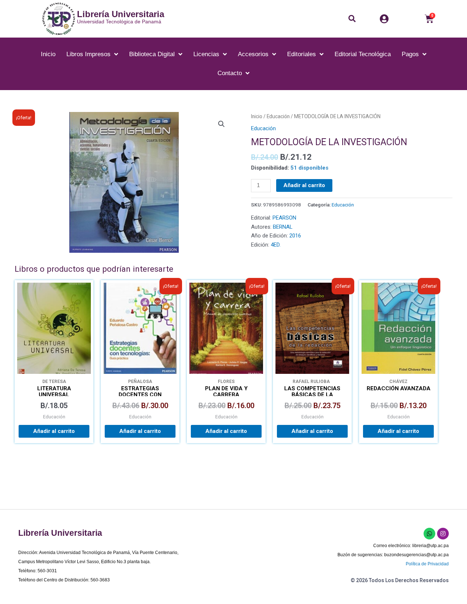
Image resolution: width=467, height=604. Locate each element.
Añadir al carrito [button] (54, 431)
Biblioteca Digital (152, 54)
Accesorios (253, 54)
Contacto (229, 73)
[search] (354, 18)
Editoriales (301, 54)
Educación (278, 116)
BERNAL (283, 227)
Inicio (48, 54)
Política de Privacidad (427, 563)
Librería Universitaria (120, 14)
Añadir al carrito (304, 185)
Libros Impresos (88, 54)
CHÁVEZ (398, 381)
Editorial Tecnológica (363, 54)
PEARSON (284, 217)
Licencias (206, 54)
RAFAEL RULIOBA (312, 381)
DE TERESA (54, 381)
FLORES (226, 381)
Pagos (410, 54)
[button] (352, 18)
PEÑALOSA (140, 381)
